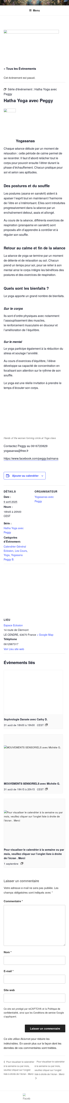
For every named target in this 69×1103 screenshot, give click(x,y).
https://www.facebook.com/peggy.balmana (31, 458)
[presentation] (33, 692)
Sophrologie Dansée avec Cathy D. (25, 719)
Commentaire (13, 901)
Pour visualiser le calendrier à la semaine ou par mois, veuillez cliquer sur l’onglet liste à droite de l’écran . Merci (34, 854)
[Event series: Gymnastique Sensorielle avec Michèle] (46, 789)
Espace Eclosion (13, 625)
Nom (8, 952)
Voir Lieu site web (14, 649)
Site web (9, 990)
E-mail (9, 971)
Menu (36, 10)
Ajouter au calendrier (25, 475)
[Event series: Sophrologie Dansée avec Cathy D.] (46, 725)
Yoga (7, 555)
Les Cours (21, 551)
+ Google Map (45, 634)
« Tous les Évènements (20, 68)
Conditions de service (44, 1012)
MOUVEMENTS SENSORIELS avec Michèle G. (32, 783)
